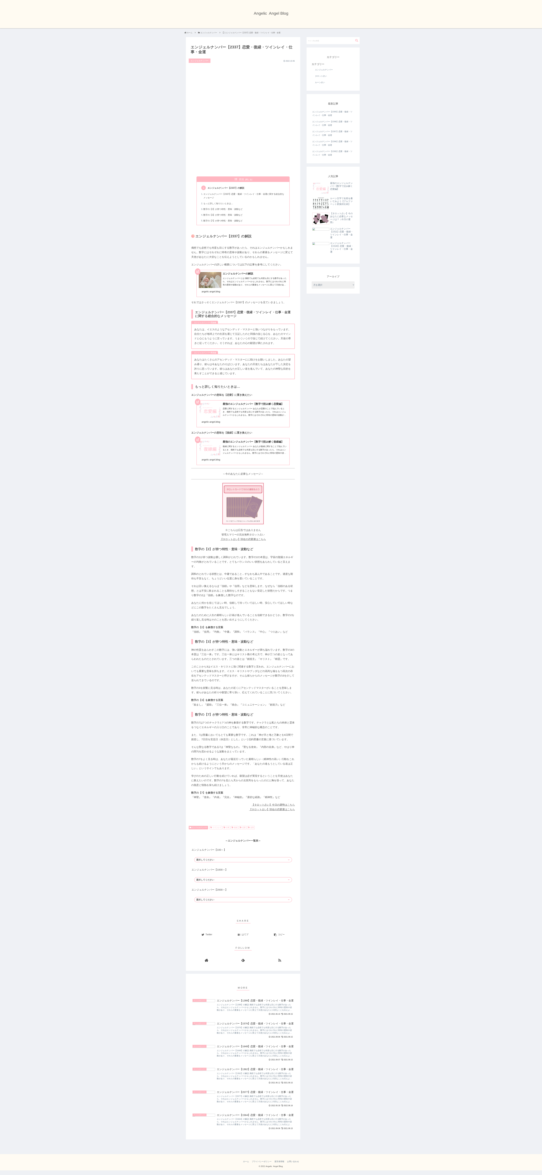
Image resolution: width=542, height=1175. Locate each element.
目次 (241, 179)
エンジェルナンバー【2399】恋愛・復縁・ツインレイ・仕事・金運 (332, 113)
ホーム (246, 1161)
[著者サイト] (206, 960)
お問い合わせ (293, 1161)
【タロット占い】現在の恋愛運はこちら (243, 539)
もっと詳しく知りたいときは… (218, 203)
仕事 (227, 828)
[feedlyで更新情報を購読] (243, 960)
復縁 (235, 828)
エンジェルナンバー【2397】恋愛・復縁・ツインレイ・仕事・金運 (332, 133)
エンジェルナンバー (199, 828)
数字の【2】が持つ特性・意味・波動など (223, 209)
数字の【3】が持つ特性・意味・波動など (223, 215)
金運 (252, 828)
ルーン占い (320, 82)
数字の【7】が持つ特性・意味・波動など (223, 221)
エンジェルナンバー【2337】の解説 (226, 188)
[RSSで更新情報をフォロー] (279, 960)
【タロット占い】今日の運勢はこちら (273, 804)
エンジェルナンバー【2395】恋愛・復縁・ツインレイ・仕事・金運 (332, 153)
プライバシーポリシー (262, 1161)
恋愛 (244, 828)
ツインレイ (217, 828)
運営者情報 (279, 1161)
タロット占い (321, 76)
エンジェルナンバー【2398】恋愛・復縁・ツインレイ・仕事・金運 (332, 123)
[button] (356, 40)
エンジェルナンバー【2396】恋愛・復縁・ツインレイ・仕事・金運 (332, 143)
